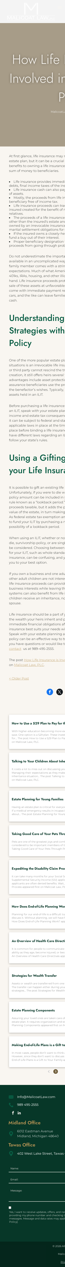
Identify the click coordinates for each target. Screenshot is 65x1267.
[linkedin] (19, 1113)
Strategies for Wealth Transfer (34, 975)
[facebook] (13, 1113)
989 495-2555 (27, 1105)
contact (15, 649)
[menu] (59, 7)
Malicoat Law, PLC (29, 665)
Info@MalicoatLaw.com (36, 1097)
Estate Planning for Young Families (37, 799)
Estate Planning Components (33, 1010)
